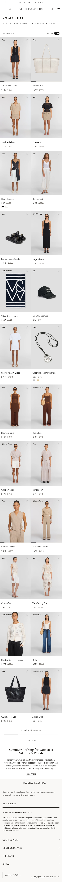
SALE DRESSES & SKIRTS (25, 24)
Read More (31, 774)
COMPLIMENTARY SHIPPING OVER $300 (33, 3)
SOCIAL (6, 864)
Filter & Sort (11, 33)
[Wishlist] (52, 9)
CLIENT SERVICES (11, 840)
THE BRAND (8, 856)
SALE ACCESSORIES (46, 24)
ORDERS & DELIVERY (12, 848)
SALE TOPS (8, 24)
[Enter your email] (56, 804)
